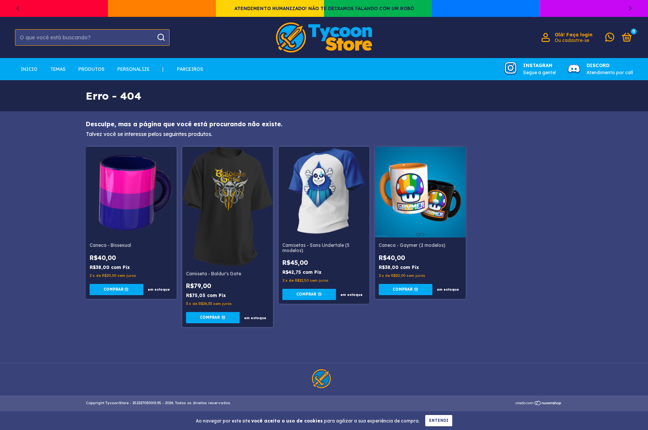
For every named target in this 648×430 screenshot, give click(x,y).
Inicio (29, 69)
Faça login (579, 34)
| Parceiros (182, 69)
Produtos (91, 69)
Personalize (133, 69)
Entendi (438, 420)
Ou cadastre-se (572, 40)
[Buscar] (160, 37)
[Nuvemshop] (538, 403)
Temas (58, 69)
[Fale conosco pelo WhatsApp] (610, 38)
